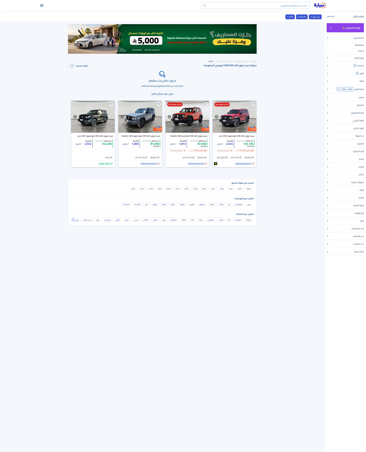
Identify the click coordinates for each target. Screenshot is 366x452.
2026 (291, 16)
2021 (213, 188)
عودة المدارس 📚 (351, 28)
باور (146, 204)
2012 (133, 188)
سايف (221, 204)
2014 (151, 188)
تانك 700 (126, 204)
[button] (253, 104)
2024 (240, 188)
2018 (186, 188)
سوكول (202, 204)
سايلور (212, 204)
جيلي (77, 219)
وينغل (155, 204)
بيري (248, 204)
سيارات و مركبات (241, 61)
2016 (169, 188)
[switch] (71, 66)
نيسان (221, 219)
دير (229, 204)
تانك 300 (303, 16)
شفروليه (174, 219)
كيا (229, 219)
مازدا (200, 219)
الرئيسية (253, 61)
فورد (164, 219)
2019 (195, 188)
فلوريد (191, 204)
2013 (142, 188)
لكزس (155, 219)
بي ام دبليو (88, 219)
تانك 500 (137, 204)
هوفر (164, 204)
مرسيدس (107, 219)
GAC (192, 219)
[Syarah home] (320, 5)
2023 (231, 188)
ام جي (135, 219)
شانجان (145, 219)
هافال (184, 219)
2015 (160, 188)
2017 (178, 188)
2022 (222, 188)
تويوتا (248, 219)
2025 (248, 188)
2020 (204, 188)
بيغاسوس (238, 204)
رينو (98, 219)
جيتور (127, 219)
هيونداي (238, 219)
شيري (118, 219)
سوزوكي (210, 219)
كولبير (173, 204)
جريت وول (316, 16)
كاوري (182, 204)
